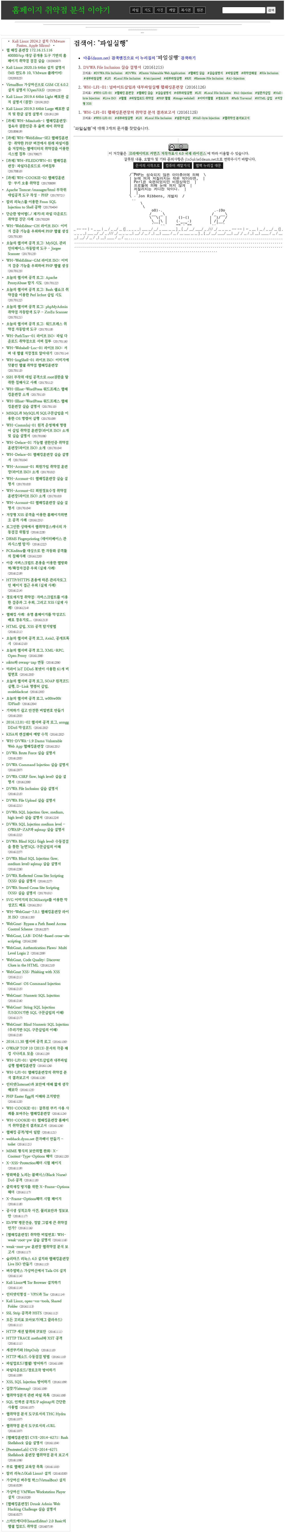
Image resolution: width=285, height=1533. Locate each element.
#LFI (108, 78)
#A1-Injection (235, 78)
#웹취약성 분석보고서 (236, 118)
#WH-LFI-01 (103, 93)
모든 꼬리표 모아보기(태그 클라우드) (34, 1320)
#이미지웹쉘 (205, 98)
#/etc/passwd (152, 78)
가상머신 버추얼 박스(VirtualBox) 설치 (36, 1480)
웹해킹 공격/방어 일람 (23, 1132)
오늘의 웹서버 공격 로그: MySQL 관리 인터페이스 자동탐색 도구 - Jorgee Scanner (36, 248)
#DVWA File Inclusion (108, 73)
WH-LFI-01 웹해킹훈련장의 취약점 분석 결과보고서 (129, 112)
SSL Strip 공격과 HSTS (24, 1313)
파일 (135, 10)
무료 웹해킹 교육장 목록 (24, 1467)
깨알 (172, 10)
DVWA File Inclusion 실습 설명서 (32, 789)
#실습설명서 (215, 73)
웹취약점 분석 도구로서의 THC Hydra (36, 1414)
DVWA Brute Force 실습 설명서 (30, 753)
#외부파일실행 (173, 78)
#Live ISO (109, 98)
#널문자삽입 (262, 93)
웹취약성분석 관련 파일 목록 (28, 1395)
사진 (160, 10)
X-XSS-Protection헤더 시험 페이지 (33, 1163)
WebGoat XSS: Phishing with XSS (33, 972)
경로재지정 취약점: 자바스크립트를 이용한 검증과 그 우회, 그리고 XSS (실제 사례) (37, 602)
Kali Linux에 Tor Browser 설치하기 (33, 1282)
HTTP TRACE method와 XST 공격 (34, 1338)
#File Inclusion (269, 73)
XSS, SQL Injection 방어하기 (28, 1382)
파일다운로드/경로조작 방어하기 (31, 1370)
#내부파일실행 (93, 78)
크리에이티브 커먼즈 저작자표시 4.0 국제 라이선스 (167, 153)
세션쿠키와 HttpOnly (22, 1350)
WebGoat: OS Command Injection (33, 984)
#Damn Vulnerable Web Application (162, 73)
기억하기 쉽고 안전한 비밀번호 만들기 (35, 710)
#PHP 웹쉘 (163, 98)
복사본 (186, 10)
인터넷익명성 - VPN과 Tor (27, 1294)
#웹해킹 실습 (196, 73)
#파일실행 (232, 73)
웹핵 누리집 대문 (208, 165)
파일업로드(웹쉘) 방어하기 (26, 1363)
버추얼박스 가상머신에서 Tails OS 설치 (36, 1271)
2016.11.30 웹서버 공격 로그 (28, 1042)
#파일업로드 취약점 (141, 98)
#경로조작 (222, 98)
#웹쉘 (122, 98)
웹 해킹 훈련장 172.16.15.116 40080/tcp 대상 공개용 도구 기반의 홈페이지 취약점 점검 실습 (36, 55)
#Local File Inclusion (127, 78)
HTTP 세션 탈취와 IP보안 (26, 1331)
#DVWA (130, 73)
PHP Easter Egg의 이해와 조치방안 (33, 1096)
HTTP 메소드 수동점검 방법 (28, 1357)
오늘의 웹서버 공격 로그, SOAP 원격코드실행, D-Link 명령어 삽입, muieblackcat (37, 686)
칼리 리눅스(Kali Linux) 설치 (28, 1473)
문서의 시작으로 (147, 165)
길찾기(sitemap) (18, 1388)
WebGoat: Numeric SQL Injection (33, 995)
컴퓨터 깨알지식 (177, 165)
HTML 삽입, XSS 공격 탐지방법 (31, 626)
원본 (200, 10)
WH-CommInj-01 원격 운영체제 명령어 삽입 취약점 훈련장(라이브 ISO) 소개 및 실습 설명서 (37, 430)
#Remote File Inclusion (208, 78)
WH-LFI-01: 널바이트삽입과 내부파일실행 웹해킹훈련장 (133, 87)
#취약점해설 (248, 73)
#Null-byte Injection (206, 118)
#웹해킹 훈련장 (124, 93)
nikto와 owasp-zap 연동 (25, 662)
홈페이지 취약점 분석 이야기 (61, 10)
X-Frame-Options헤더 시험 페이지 (33, 1199)
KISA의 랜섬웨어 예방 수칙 (27, 734)
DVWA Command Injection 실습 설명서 (37, 765)
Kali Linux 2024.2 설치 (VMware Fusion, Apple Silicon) (38, 43)
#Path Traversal (242, 98)
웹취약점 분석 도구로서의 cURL (30, 1426)
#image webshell (184, 98)
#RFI (188, 78)
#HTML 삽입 (263, 98)
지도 (147, 10)
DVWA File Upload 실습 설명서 (30, 800)
